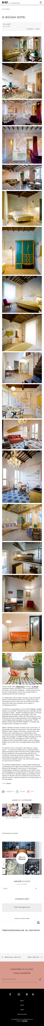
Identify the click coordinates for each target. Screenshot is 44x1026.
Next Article (33, 957)
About (22, 1001)
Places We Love (22, 1014)
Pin (32, 791)
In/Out (8, 24)
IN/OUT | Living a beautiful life (11, 2)
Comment (10, 791)
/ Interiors (29, 29)
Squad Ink (24, 1021)
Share (22, 791)
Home (22, 1005)
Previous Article (13, 957)
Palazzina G (20, 686)
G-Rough (35, 686)
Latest (22, 1010)
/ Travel (37, 29)
